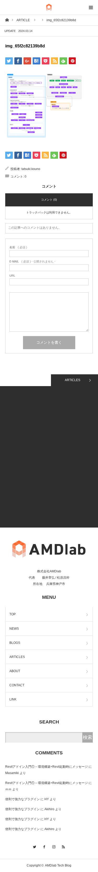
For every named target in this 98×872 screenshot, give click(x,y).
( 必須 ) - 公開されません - (32, 261)
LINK (12, 699)
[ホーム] (7, 20)
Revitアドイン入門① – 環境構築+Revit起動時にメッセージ (46, 767)
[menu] (90, 7)
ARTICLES (72, 380)
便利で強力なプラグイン (22, 799)
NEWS (14, 628)
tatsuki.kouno (30, 169)
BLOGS (14, 643)
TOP (12, 614)
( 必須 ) (18, 247)
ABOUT (14, 671)
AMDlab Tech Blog (58, 865)
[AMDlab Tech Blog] (49, 7)
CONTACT (16, 685)
